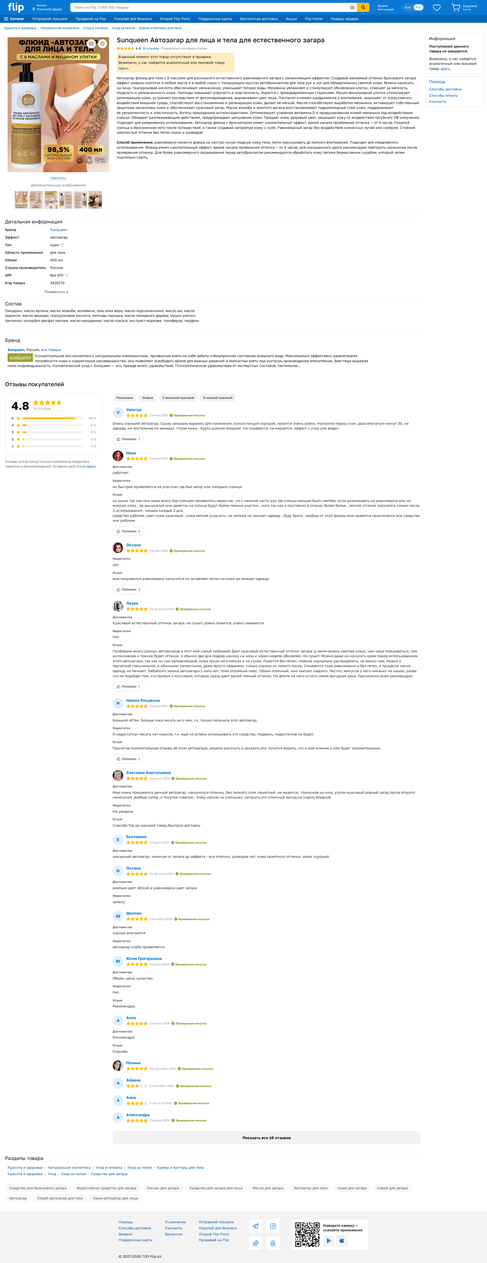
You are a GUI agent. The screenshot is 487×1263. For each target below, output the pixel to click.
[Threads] (273, 1243)
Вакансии (173, 1234)
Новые (147, 398)
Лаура (132, 603)
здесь (123, 68)
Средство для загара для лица (215, 1188)
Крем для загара (352, 1188)
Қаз (408, 7)
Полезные (124, 398)
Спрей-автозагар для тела (60, 1198)
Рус (418, 7)
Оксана (133, 544)
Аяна (131, 1097)
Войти (383, 6)
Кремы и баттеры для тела (160, 28)
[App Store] (341, 1240)
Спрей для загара (392, 1188)
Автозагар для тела (310, 1188)
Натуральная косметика (60, 28)
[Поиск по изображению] (352, 7)
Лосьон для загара (163, 1188)
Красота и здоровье (20, 28)
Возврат (126, 1234)
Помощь (126, 1222)
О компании (175, 1222)
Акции (291, 18)
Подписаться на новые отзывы (184, 48)
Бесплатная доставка (259, 18)
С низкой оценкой (218, 398)
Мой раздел (386, 9)
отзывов (150, 48)
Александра (138, 1114)
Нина (131, 453)
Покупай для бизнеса (133, 18)
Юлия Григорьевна (144, 958)
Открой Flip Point (175, 18)
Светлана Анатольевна (148, 772)
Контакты (437, 101)
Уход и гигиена (95, 28)
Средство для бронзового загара (38, 1188)
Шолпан (134, 913)
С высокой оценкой (178, 398)
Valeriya (134, 409)
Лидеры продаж (344, 18)
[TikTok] (255, 1243)
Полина (133, 1062)
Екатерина (136, 836)
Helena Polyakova (143, 700)
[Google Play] (328, 1240)
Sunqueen (58, 229)
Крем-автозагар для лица (115, 1198)
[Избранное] (436, 7)
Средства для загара (109, 1174)
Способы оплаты (443, 95)
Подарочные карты (215, 18)
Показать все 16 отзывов (266, 1137)
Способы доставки (445, 89)
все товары (51, 349)
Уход (52, 1174)
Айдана (133, 1080)
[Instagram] (273, 1226)
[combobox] (213, 7)
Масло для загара (268, 1188)
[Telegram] (255, 1226)
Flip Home (313, 18)
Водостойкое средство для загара (106, 1188)
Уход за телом (123, 28)
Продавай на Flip (91, 18)
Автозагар (18, 1198)
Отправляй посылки (49, 18)
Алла (131, 1017)
